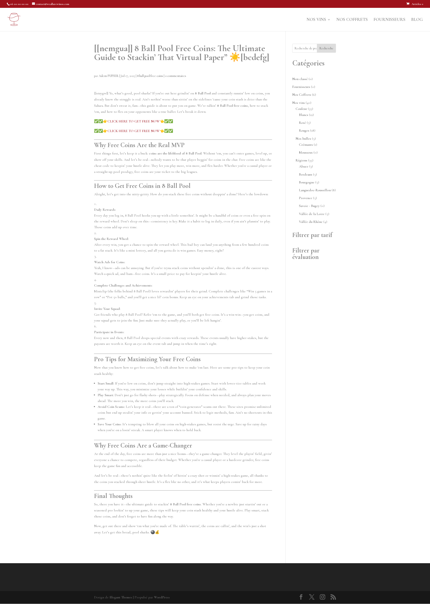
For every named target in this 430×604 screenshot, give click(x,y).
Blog (417, 20)
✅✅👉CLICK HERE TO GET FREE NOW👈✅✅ (133, 121)
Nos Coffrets (352, 20)
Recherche (326, 48)
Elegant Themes (121, 597)
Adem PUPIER (108, 76)
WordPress (162, 597)
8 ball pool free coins (150, 76)
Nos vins (316, 20)
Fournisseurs (389, 20)
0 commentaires (175, 76)
